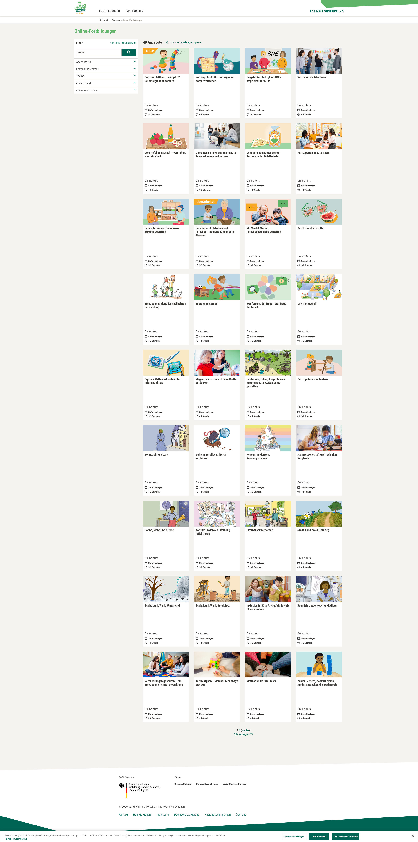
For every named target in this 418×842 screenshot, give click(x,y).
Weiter (245, 730)
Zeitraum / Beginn (86, 90)
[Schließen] (412, 836)
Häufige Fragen (142, 814)
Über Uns (241, 814)
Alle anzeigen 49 (243, 734)
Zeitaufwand (83, 83)
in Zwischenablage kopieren (186, 42)
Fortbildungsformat (87, 69)
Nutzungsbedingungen (218, 814)
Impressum (162, 814)
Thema (80, 76)
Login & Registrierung (327, 11)
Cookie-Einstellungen (294, 836)
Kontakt (123, 814)
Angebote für (83, 62)
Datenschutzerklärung (186, 814)
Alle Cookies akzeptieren (346, 836)
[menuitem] (109, 10)
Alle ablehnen (319, 836)
